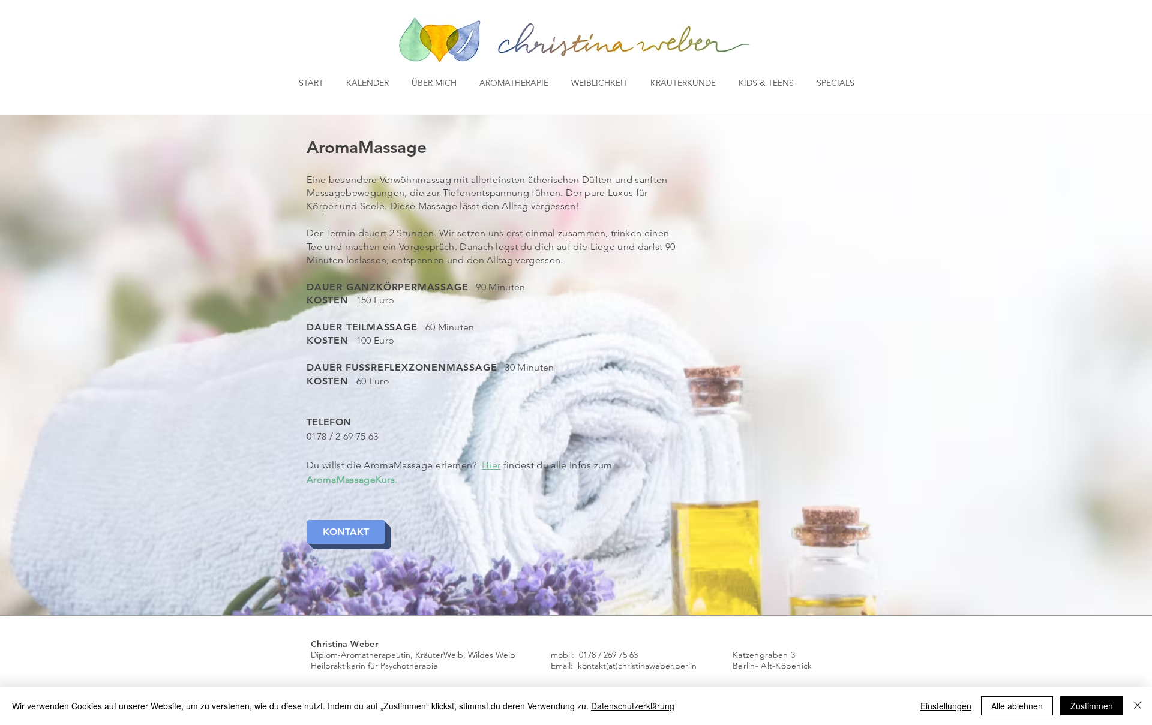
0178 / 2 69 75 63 (342, 436)
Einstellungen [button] (945, 706)
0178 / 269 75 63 (608, 654)
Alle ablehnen (1017, 706)
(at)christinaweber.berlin (651, 665)
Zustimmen (1091, 706)
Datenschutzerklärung (632, 706)
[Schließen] (1137, 705)
